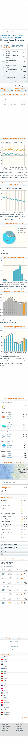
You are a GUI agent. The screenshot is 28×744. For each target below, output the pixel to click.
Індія (5, 671)
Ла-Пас (3, 511)
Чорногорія (7, 712)
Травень (13, 98)
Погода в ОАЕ (18, 726)
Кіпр (5, 683)
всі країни (24, 717)
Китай (5, 680)
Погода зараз (5, 487)
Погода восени (14, 649)
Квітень (4, 104)
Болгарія (6, 656)
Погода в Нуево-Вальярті (10, 38)
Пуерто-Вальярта (6, 524)
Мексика (19, 35)
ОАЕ (5, 695)
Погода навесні (14, 644)
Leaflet (21, 478)
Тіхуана (3, 534)
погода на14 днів (4, 89)
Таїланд (6, 697)
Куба (5, 685)
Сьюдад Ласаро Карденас (8, 532)
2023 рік (21, 142)
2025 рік (8, 142)
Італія (5, 678)
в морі (20, 89)
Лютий (4, 100)
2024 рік (14, 142)
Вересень (23, 98)
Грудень (22, 104)
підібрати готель (9, 551)
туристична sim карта (11, 554)
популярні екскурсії (10, 544)
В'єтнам (6, 659)
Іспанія (6, 676)
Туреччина (7, 702)
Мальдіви (6, 688)
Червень (13, 100)
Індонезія (6, 673)
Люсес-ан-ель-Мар (6, 516)
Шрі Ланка (7, 714)
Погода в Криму (18, 732)
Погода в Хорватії (19, 730)
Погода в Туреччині (6, 726)
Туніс (5, 700)
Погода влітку (14, 646)
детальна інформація (20, 80)
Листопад (23, 102)
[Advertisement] (14, 15)
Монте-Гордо (4, 518)
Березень (4, 102)
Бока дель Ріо (5, 503)
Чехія (5, 709)
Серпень (13, 104)
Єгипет (6, 666)
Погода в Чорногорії (6, 732)
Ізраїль (5, 668)
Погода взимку (14, 641)
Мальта (6, 690)
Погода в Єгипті (5, 724)
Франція (6, 705)
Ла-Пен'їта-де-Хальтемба (8, 513)
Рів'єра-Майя (4, 526)
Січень (4, 98)
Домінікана (7, 664)
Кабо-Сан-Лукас (5, 505)
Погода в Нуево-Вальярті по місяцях (14, 94)
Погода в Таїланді (19, 724)
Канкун (3, 508)
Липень (13, 102)
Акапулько (4, 500)
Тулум (2, 537)
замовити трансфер (10, 547)
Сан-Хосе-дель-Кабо (6, 529)
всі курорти (24, 540)
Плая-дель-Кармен (6, 521)
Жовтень (22, 100)
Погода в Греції (18, 728)
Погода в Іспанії (5, 730)
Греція (5, 661)
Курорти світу (5, 35)
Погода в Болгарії (5, 728)
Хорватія (6, 707)
